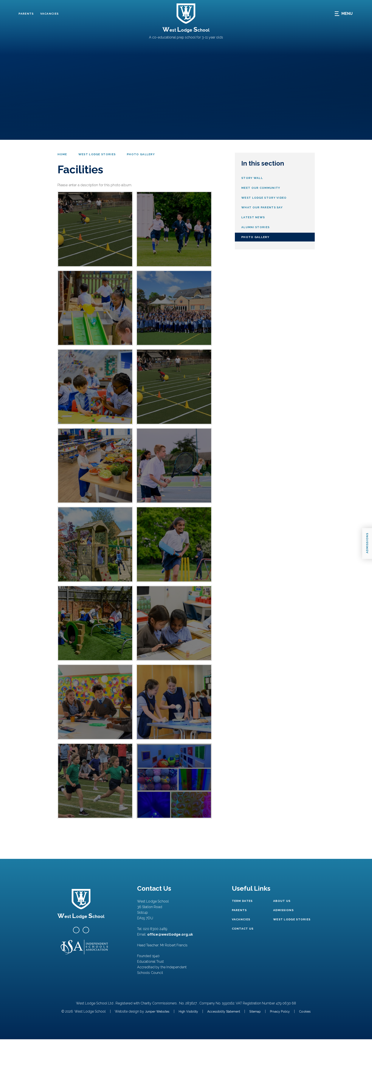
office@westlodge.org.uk (170, 934)
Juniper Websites (157, 1011)
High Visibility (188, 1011)
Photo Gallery (141, 154)
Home (62, 154)
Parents (26, 13)
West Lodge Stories (97, 154)
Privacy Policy (280, 1011)
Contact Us (243, 928)
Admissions (283, 910)
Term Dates (242, 901)
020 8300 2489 (155, 929)
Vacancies (49, 13)
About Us (281, 901)
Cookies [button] (305, 1011)
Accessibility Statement (223, 1011)
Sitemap (255, 1011)
